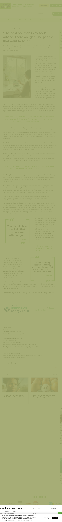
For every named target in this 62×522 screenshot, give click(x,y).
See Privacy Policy (27, 520)
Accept (55, 518)
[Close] (60, 518)
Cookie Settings (46, 518)
